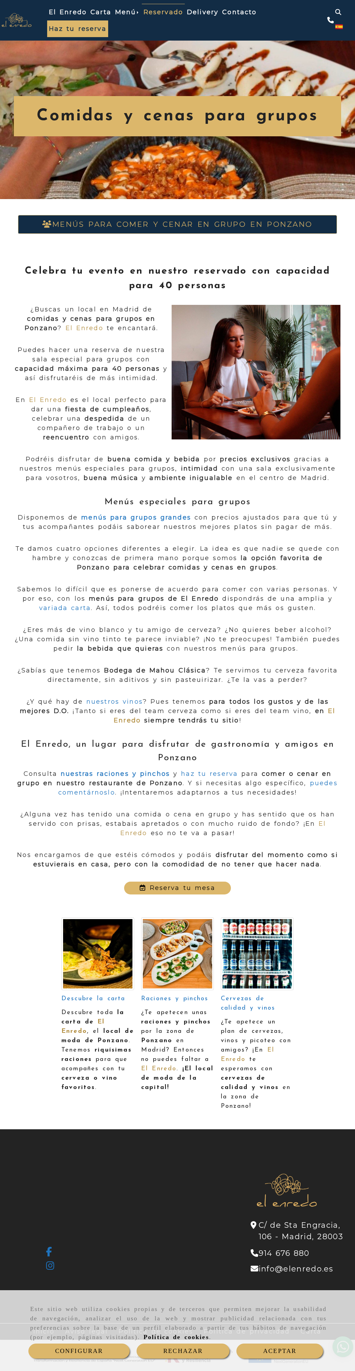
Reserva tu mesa (180, 888)
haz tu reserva (209, 774)
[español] (339, 26)
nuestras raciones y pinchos (115, 774)
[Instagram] (50, 1267)
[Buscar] (338, 12)
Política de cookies (176, 1337)
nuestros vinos (113, 701)
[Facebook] (49, 1253)
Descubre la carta (93, 999)
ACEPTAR (279, 1350)
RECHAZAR (183, 1350)
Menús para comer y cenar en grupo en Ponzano (182, 224)
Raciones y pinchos (175, 999)
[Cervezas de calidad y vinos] (257, 953)
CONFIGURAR (79, 1350)
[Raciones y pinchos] (177, 953)
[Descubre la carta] (97, 953)
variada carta (65, 608)
